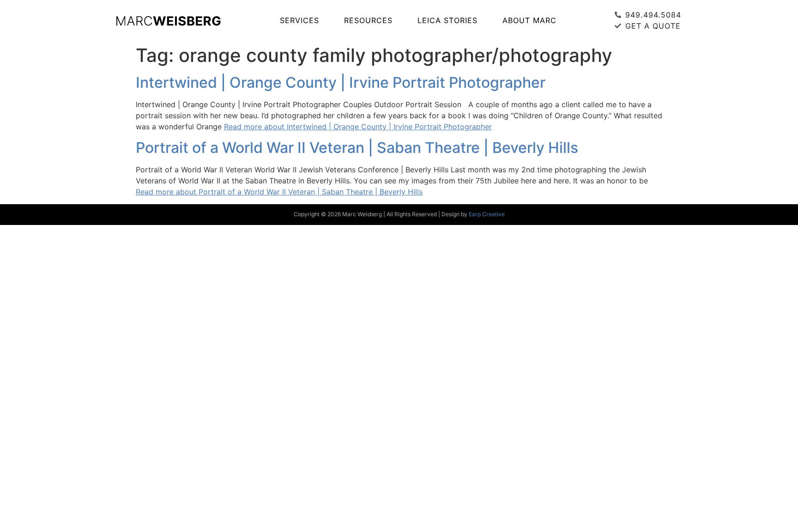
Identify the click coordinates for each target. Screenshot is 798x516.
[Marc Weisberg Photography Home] (168, 20)
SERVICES (299, 20)
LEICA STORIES (447, 20)
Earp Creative (487, 214)
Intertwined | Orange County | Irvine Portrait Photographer (340, 82)
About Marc (529, 20)
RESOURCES (368, 20)
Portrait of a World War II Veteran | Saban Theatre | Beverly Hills (357, 148)
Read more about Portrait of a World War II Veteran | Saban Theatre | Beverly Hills (279, 191)
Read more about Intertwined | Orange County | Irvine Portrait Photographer (358, 126)
